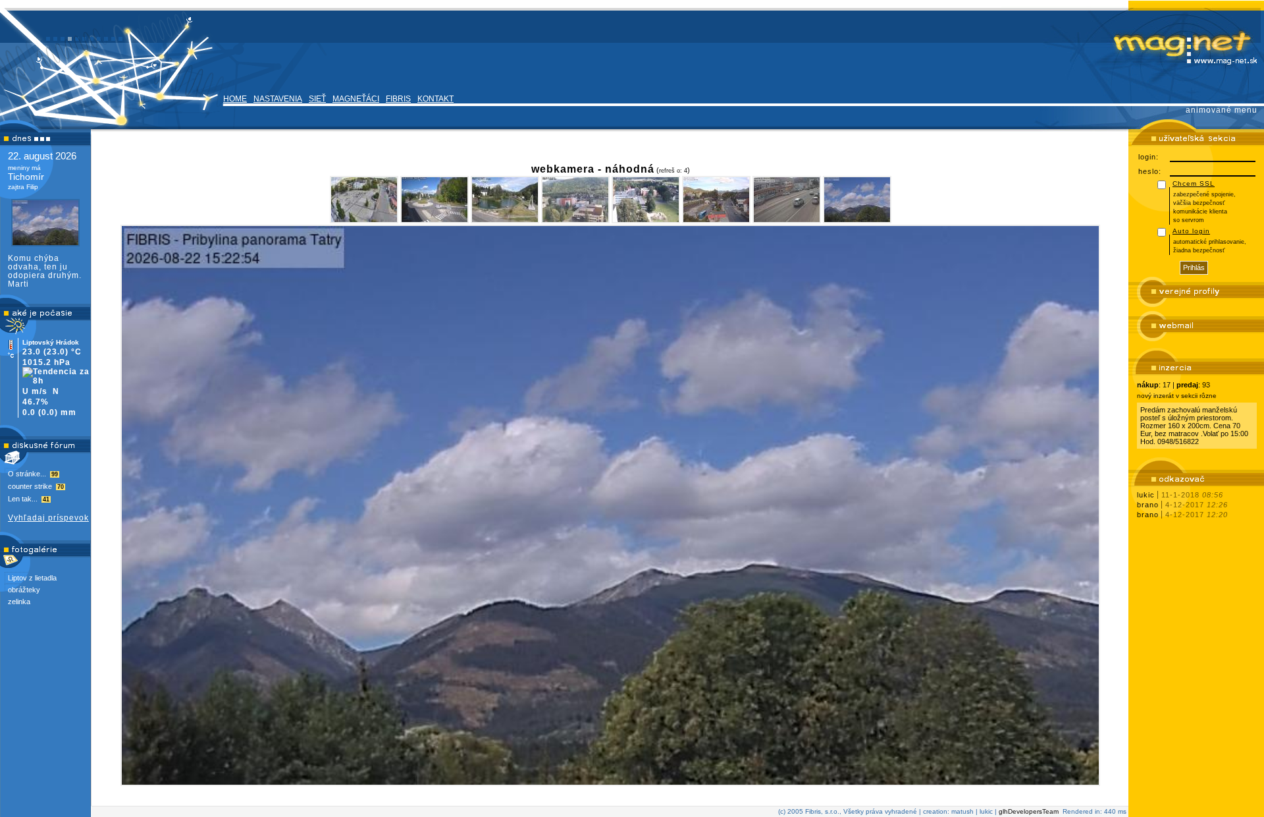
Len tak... (28, 499)
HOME (235, 98)
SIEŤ (317, 98)
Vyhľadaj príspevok (48, 517)
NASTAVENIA (277, 98)
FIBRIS (398, 98)
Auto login (1191, 231)
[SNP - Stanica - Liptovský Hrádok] (716, 199)
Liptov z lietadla (32, 578)
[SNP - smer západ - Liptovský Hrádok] (786, 199)
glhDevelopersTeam (1029, 811)
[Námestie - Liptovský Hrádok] (364, 199)
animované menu (1221, 110)
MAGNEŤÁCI (355, 98)
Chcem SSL (1193, 183)
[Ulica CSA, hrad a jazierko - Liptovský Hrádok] (505, 199)
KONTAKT (435, 98)
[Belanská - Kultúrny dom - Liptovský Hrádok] (575, 199)
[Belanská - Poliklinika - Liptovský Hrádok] (646, 199)
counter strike (36, 486)
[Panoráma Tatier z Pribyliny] (857, 199)
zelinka (19, 602)
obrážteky (24, 590)
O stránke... (33, 474)
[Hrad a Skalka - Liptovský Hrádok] (434, 199)
